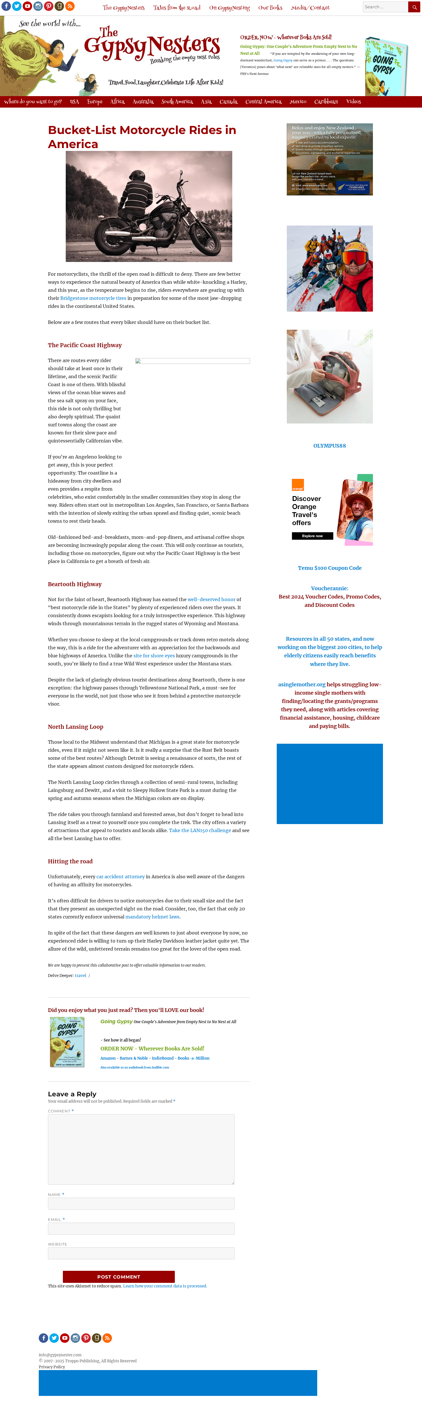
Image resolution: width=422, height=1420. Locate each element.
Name (56, 1194)
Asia (206, 102)
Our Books (270, 8)
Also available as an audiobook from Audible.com (134, 1067)
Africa (117, 102)
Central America (263, 102)
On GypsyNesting (229, 8)
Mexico (298, 102)
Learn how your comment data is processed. (165, 1286)
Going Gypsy (283, 60)
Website (57, 1244)
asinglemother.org (302, 684)
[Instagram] (37, 5)
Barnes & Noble (134, 1058)
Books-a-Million (194, 1058)
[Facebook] (5, 5)
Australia (143, 102)
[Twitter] (16, 5)
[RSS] (69, 5)
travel (80, 975)
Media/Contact (310, 8)
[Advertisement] (331, 784)
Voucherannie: (330, 588)
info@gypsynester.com (60, 1355)
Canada (228, 102)
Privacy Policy (52, 1367)
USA (74, 102)
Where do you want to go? (33, 102)
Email (56, 1219)
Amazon (108, 1058)
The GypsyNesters (123, 8)
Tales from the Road (176, 8)
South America (177, 102)
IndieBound (163, 1058)
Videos (353, 102)
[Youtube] (27, 5)
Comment (61, 1111)
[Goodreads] (59, 5)
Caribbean (326, 102)
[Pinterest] (48, 5)
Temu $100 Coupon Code (330, 568)
